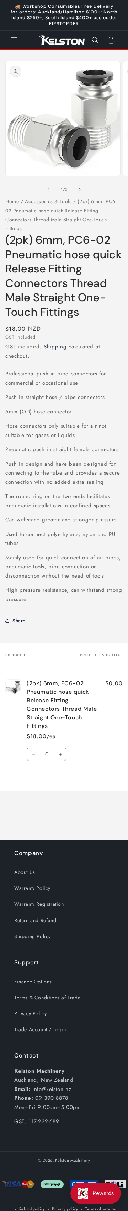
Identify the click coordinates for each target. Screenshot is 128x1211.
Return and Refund (35, 920)
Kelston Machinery (72, 1160)
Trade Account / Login (40, 1029)
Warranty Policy (32, 888)
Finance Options (33, 981)
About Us (24, 872)
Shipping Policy (32, 936)
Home (12, 201)
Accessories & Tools (48, 201)
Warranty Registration (39, 904)
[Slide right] (79, 189)
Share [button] (19, 620)
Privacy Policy (30, 1013)
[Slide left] (48, 189)
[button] (14, 40)
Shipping (55, 347)
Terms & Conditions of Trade (47, 997)
